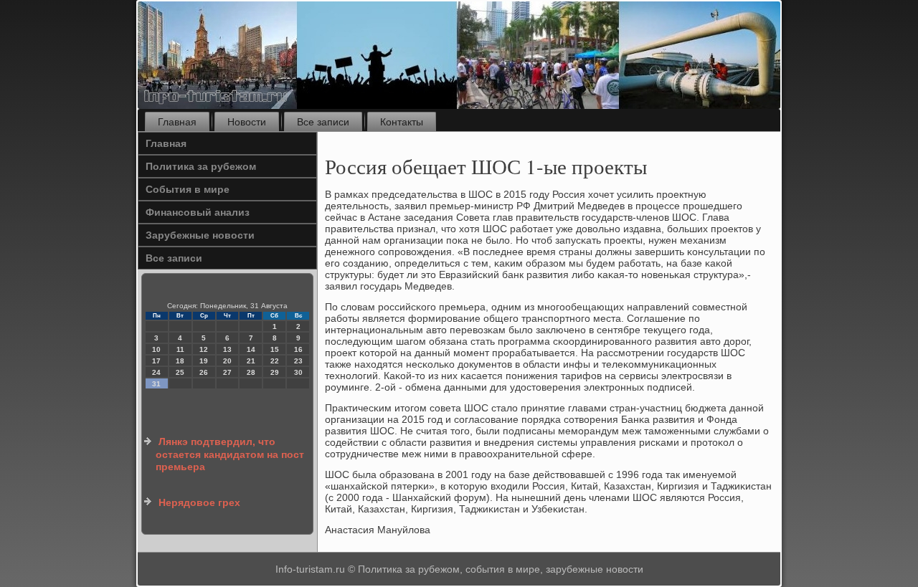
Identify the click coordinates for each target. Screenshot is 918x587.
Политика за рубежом (201, 166)
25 (180, 372)
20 (227, 361)
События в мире (188, 189)
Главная (177, 122)
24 (156, 372)
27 (227, 372)
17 (156, 361)
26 (203, 372)
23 (298, 361)
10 (156, 349)
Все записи (323, 122)
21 (251, 361)
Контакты (401, 122)
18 (180, 361)
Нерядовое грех (199, 502)
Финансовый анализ (198, 212)
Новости (246, 122)
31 (156, 384)
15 (274, 349)
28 (251, 372)
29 (274, 372)
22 (274, 361)
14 (251, 349)
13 (227, 349)
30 (298, 372)
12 (203, 349)
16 (298, 349)
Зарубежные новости (200, 235)
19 (203, 361)
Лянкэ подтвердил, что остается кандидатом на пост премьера (230, 454)
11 (180, 349)
